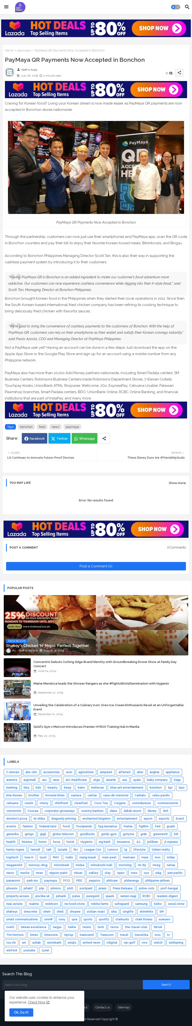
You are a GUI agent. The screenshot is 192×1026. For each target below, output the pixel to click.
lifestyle (139, 849)
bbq (26, 787)
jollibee (152, 842)
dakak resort (132, 811)
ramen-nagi (128, 896)
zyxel (45, 950)
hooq (56, 842)
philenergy (131, 880)
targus (57, 927)
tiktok (158, 927)
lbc (76, 849)
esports (164, 818)
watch (158, 942)
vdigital (112, 942)
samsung (141, 904)
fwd (157, 826)
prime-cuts (146, 888)
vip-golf (129, 942)
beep (67, 787)
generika (12, 834)
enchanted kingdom (96, 818)
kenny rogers (15, 849)
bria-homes (14, 795)
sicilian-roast (96, 911)
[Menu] (6, 7)
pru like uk (42, 896)
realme (34, 904)
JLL (138, 842)
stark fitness (143, 919)
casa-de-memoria (115, 795)
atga (96, 780)
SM (161, 911)
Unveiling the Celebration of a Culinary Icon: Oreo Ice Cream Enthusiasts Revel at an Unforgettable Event (108, 707)
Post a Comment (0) (96, 566)
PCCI (66, 880)
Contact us (102, 1007)
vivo (145, 942)
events (11, 826)
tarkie (72, 927)
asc (44, 780)
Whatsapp (87, 438)
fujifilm (143, 826)
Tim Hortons (15, 935)
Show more (177, 483)
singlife (128, 911)
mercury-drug (38, 865)
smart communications (22, 919)
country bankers (92, 811)
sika (114, 911)
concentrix (13, 811)
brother (34, 795)
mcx (157, 857)
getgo (29, 834)
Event (180, 818)
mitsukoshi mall (101, 865)
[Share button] (104, 438)
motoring (125, 865)
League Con (92, 849)
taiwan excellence (33, 927)
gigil (43, 834)
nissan (78, 873)
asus (56, 780)
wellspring (176, 942)
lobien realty (161, 849)
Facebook (37, 438)
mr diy (142, 865)
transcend (87, 935)
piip (41, 888)
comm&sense (141, 803)
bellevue (97, 787)
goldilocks (87, 834)
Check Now (36, 1002)
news (55, 427)
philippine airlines (157, 880)
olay (108, 873)
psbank (61, 896)
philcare (112, 880)
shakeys (12, 911)
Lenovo (112, 849)
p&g (158, 873)
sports (88, 919)
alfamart (124, 772)
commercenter (167, 803)
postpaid (86, 888)
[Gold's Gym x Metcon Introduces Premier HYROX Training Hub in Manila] (17, 732)
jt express (171, 842)
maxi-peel (109, 857)
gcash (171, 826)
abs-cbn (31, 772)
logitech (12, 857)
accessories (51, 772)
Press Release (123, 888)
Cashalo (140, 795)
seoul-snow (176, 904)
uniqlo (72, 942)
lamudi (35, 849)
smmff (48, 919)
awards (111, 780)
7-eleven (12, 772)
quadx (110, 896)
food (42, 427)
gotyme (128, 834)
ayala (137, 780)
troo (158, 935)
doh (165, 811)
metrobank (61, 865)
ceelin (29, 803)
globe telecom (63, 834)
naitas (171, 865)
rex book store (74, 904)
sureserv (164, 919)
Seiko (158, 904)
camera (76, 795)
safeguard (122, 904)
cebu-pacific (161, 795)
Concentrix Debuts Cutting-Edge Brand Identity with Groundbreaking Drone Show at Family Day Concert (105, 664)
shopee (75, 911)
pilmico (56, 888)
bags (177, 780)
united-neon (91, 942)
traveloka (141, 935)
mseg (156, 865)
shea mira (30, 911)
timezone (51, 935)
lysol (43, 857)
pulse (76, 896)
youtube (29, 950)
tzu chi (11, 942)
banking (11, 787)
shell (60, 911)
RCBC (147, 896)
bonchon (26, 427)
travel (124, 935)
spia (74, 919)
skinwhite (146, 911)
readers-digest (167, 896)
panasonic (13, 880)
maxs (144, 857)
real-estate (14, 904)
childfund (61, 803)
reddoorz (51, 904)
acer (69, 772)
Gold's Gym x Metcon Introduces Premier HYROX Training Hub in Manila (86, 726)
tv (168, 935)
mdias (171, 857)
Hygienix (86, 842)
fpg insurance (107, 826)
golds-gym (109, 834)
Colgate (120, 803)
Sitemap (123, 1007)
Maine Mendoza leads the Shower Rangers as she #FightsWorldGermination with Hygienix (101, 683)
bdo (38, 787)
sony (62, 919)
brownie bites (55, 795)
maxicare (129, 857)
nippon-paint (58, 873)
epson (148, 818)
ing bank (105, 842)
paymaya (23, 50)
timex (34, 935)
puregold (92, 896)
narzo (10, 873)
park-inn (32, 880)
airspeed (106, 772)
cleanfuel (81, 803)
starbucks (122, 919)
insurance (123, 842)
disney (152, 811)
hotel (70, 842)
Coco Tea (101, 803)
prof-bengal (169, 888)
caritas (92, 795)
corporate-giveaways (59, 811)
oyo (146, 873)
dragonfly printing (63, 818)
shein (47, 911)
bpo (182, 787)
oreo (134, 873)
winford (11, 950)
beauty (53, 787)
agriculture (86, 772)
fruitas (128, 826)
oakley (93, 873)
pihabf (28, 888)
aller (140, 772)
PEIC (79, 880)
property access (17, 896)
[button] (175, 7)
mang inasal (87, 857)
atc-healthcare (76, 780)
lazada (62, 849)
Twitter (62, 438)
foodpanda (84, 826)
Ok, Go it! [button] (21, 1012)
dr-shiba (39, 818)
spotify (104, 919)
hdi (176, 834)
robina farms (99, 904)
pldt (70, 888)
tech (100, 927)
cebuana (12, 803)
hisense (27, 842)
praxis (103, 888)
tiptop (68, 935)
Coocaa (32, 811)
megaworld (14, 865)
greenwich (160, 834)
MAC (56, 857)
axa (124, 780)
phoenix (11, 888)
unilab (36, 942)
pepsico (94, 880)
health (10, 842)
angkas (154, 772)
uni (24, 942)
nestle (25, 873)
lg (125, 849)
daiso (113, 811)
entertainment (127, 818)
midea (80, 865)
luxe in (29, 857)
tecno (114, 927)
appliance (173, 772)
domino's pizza (16, 818)
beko (81, 787)
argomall (29, 780)
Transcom (107, 935)
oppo (121, 873)
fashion (27, 826)
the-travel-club (136, 927)
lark (49, 849)
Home (9, 50)
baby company (157, 780)
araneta (11, 780)
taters (86, 927)
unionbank (54, 942)
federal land (47, 826)
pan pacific (175, 873)
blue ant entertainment (126, 787)
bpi (170, 787)
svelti (10, 927)
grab (143, 834)
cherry (44, 803)
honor (43, 842)
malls (69, 857)
